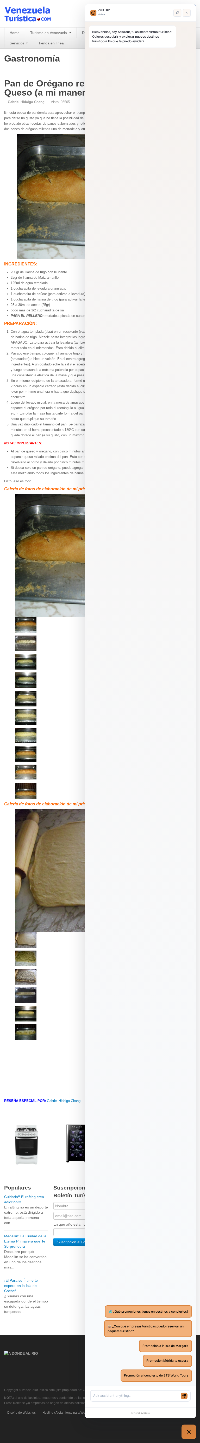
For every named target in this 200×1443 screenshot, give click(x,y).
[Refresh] (177, 13)
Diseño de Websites (21, 1412)
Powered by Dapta (140, 1413)
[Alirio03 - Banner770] (21, 1353)
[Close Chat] (187, 13)
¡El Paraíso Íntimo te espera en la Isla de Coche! (21, 1285)
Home (15, 33)
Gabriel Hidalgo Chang (63, 1101)
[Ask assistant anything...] (136, 1395)
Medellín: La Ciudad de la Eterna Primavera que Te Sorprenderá (25, 1241)
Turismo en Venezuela (49, 33)
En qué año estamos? (71, 1224)
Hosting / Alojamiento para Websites (67, 1412)
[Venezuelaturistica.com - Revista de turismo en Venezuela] (30, 13)
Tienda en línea (51, 43)
